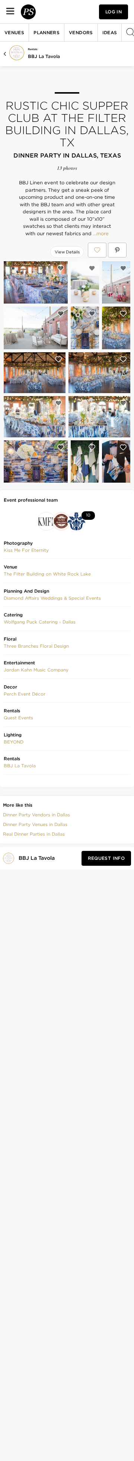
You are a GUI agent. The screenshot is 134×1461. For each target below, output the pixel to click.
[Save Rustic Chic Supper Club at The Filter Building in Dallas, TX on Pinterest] (117, 250)
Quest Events (18, 717)
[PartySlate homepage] (28, 11)
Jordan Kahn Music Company (36, 670)
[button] (26, 550)
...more (100, 233)
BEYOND (13, 742)
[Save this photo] (60, 268)
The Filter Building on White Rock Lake (47, 574)
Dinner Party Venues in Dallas (35, 824)
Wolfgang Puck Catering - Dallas (40, 622)
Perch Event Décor (24, 694)
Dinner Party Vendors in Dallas (36, 814)
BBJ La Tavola (44, 56)
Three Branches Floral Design (36, 646)
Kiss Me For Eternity (26, 550)
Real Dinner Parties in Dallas (34, 834)
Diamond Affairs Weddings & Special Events (52, 598)
